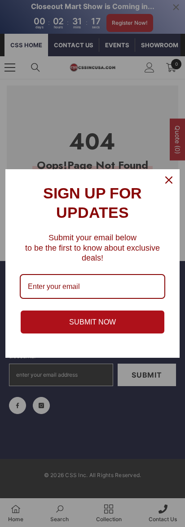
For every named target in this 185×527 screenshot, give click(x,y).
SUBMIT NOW (92, 322)
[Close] (169, 180)
